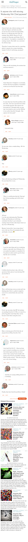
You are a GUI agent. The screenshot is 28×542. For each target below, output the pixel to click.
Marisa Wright (15, 120)
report (6, 53)
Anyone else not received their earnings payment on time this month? (18, 411)
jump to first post (13, 398)
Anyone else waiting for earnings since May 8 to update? (18, 457)
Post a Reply (22, 398)
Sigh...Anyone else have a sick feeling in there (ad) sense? (18, 474)
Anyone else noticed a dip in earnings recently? (18, 516)
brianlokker (13, 239)
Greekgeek (11, 20)
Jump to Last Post (8, 17)
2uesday (11, 138)
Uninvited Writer (13, 323)
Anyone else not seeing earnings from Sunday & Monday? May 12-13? (18, 435)
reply (3, 53)
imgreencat (13, 340)
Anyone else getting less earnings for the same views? (18, 496)
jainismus (12, 75)
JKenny (10, 171)
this (15, 59)
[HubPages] (14, 2)
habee (10, 156)
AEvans (12, 57)
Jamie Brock (13, 94)
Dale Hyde (12, 188)
